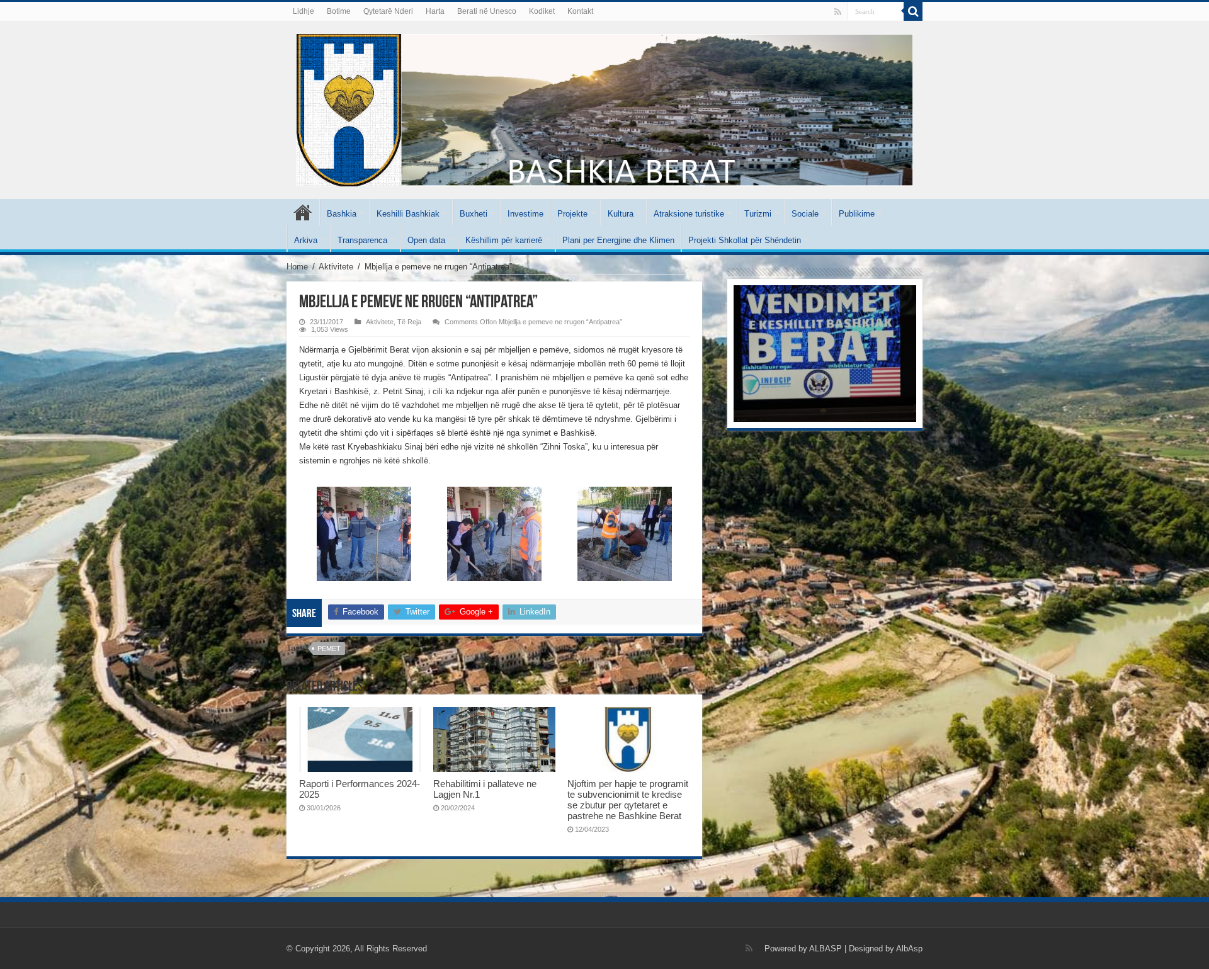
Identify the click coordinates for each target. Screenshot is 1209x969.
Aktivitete (336, 266)
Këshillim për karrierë (503, 240)
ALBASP (825, 948)
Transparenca (362, 240)
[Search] (913, 11)
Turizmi (757, 213)
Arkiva (305, 240)
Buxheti (473, 213)
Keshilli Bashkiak (408, 213)
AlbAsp (909, 948)
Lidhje (303, 11)
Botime (339, 11)
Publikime (857, 213)
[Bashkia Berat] (604, 108)
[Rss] (838, 12)
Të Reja (409, 322)
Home (297, 266)
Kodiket (542, 11)
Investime (525, 213)
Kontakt (580, 11)
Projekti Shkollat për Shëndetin (744, 240)
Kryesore (303, 212)
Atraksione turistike (689, 213)
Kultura (620, 213)
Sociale (805, 213)
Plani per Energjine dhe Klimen (618, 240)
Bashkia (341, 213)
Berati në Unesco (486, 11)
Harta (435, 11)
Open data (426, 240)
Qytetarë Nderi (388, 11)
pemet (329, 648)
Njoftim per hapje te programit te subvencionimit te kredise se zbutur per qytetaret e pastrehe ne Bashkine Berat (627, 799)
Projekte (572, 213)
